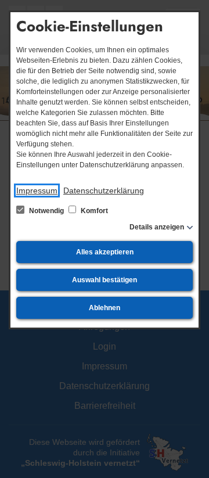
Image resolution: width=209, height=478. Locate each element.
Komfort (93, 211)
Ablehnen (104, 308)
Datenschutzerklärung (103, 190)
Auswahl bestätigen (104, 280)
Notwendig (46, 211)
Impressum (36, 190)
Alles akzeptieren (105, 252)
